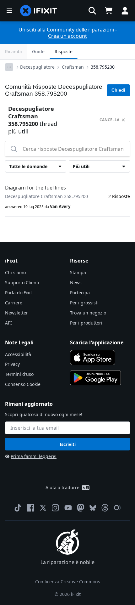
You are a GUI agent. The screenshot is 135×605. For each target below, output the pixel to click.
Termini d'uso (19, 374)
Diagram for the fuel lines (35, 187)
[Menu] (9, 10)
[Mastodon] (80, 508)
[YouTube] (68, 508)
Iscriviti (68, 444)
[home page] (38, 10)
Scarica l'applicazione (96, 342)
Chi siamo (15, 272)
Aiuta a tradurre (62, 487)
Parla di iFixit (18, 293)
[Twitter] (43, 508)
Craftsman (73, 67)
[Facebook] (30, 508)
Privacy (12, 364)
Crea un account (67, 35)
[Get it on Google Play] (95, 377)
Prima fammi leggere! (34, 456)
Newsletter (16, 313)
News (76, 283)
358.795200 (103, 67)
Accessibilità (18, 354)
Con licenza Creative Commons (67, 582)
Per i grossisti (84, 303)
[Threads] (105, 508)
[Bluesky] (92, 508)
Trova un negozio (88, 313)
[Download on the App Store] (92, 357)
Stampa (78, 272)
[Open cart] (108, 10)
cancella (109, 119)
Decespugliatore (37, 67)
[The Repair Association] (117, 508)
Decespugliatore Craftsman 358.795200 (46, 196)
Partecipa (80, 293)
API (8, 323)
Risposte (64, 51)
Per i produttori (86, 323)
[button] (92, 10)
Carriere (13, 303)
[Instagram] (55, 508)
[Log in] (125, 10)
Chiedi (118, 90)
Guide (38, 51)
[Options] (9, 67)
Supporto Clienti (22, 283)
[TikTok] (18, 508)
